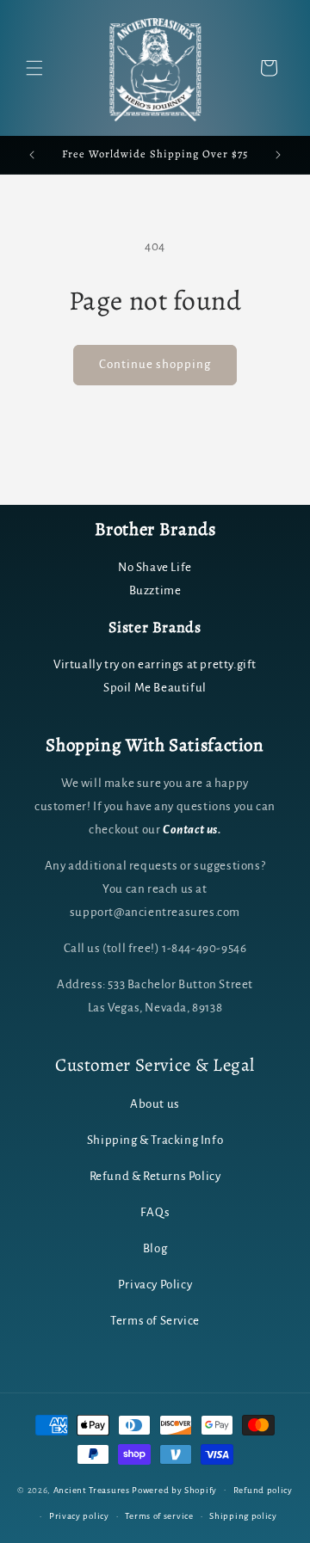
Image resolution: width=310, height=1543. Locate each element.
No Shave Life (155, 567)
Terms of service (159, 1516)
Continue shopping (155, 364)
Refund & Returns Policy (155, 1176)
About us (155, 1103)
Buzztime (155, 590)
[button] (34, 68)
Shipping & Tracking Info (155, 1140)
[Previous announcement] (32, 155)
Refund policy (263, 1490)
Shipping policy (243, 1516)
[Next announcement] (278, 155)
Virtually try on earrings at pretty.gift (155, 664)
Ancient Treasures (91, 1489)
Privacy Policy (155, 1284)
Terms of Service (155, 1320)
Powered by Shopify (174, 1489)
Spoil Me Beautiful (155, 687)
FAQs (155, 1212)
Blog (155, 1248)
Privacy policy (79, 1516)
